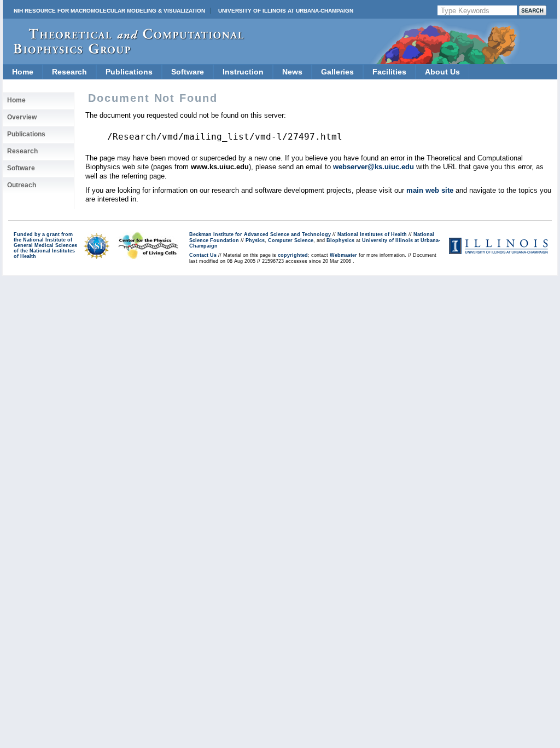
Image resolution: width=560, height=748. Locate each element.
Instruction (243, 71)
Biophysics (340, 240)
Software (187, 71)
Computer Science (290, 240)
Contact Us (203, 255)
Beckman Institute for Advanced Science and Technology (260, 234)
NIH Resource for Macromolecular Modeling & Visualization (109, 11)
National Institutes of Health (372, 234)
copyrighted (293, 255)
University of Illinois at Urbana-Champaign (285, 11)
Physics (255, 240)
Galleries (337, 71)
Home (22, 71)
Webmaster (343, 255)
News (292, 71)
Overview (22, 117)
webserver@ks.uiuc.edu (373, 167)
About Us (442, 71)
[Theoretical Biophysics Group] (123, 51)
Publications (129, 71)
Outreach (21, 185)
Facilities (389, 71)
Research (69, 71)
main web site (429, 190)
